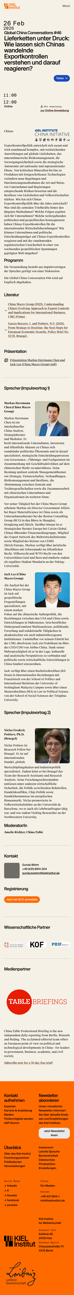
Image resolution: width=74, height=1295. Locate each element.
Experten (10, 1106)
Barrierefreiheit (48, 1155)
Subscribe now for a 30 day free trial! (28, 1063)
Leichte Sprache (49, 1151)
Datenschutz (47, 1160)
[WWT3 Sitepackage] (17, 6)
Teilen (60, 78)
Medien (9, 1114)
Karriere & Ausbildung (18, 1110)
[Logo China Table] (37, 1001)
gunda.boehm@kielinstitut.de (41, 873)
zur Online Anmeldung (54, 110)
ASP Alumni (11, 1123)
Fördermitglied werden (18, 1119)
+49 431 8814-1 (50, 1196)
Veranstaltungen (14, 1166)
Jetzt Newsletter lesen (54, 1133)
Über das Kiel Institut (17, 1153)
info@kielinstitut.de (52, 1200)
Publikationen (13, 1162)
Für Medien (47, 1186)
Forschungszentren (16, 1158)
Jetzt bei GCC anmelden (22, 899)
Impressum (46, 1147)
